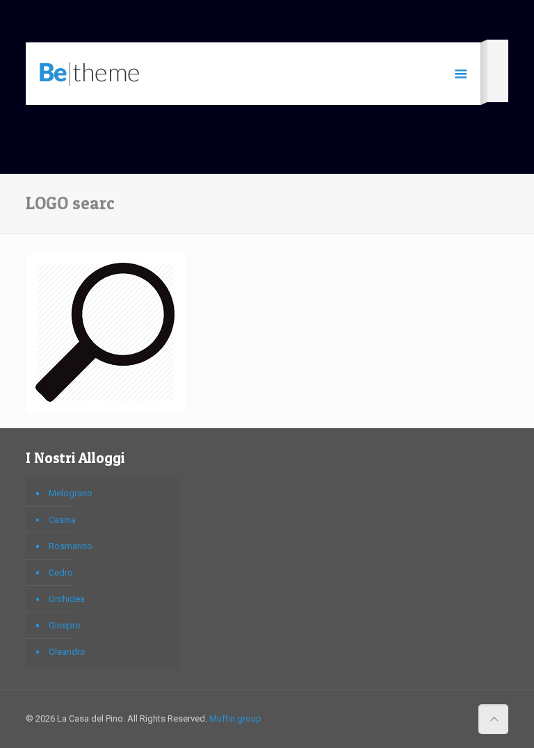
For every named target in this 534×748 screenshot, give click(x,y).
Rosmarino (70, 546)
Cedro (61, 572)
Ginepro (65, 625)
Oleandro (67, 652)
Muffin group (235, 718)
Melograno (70, 493)
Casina (62, 519)
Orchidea (67, 599)
